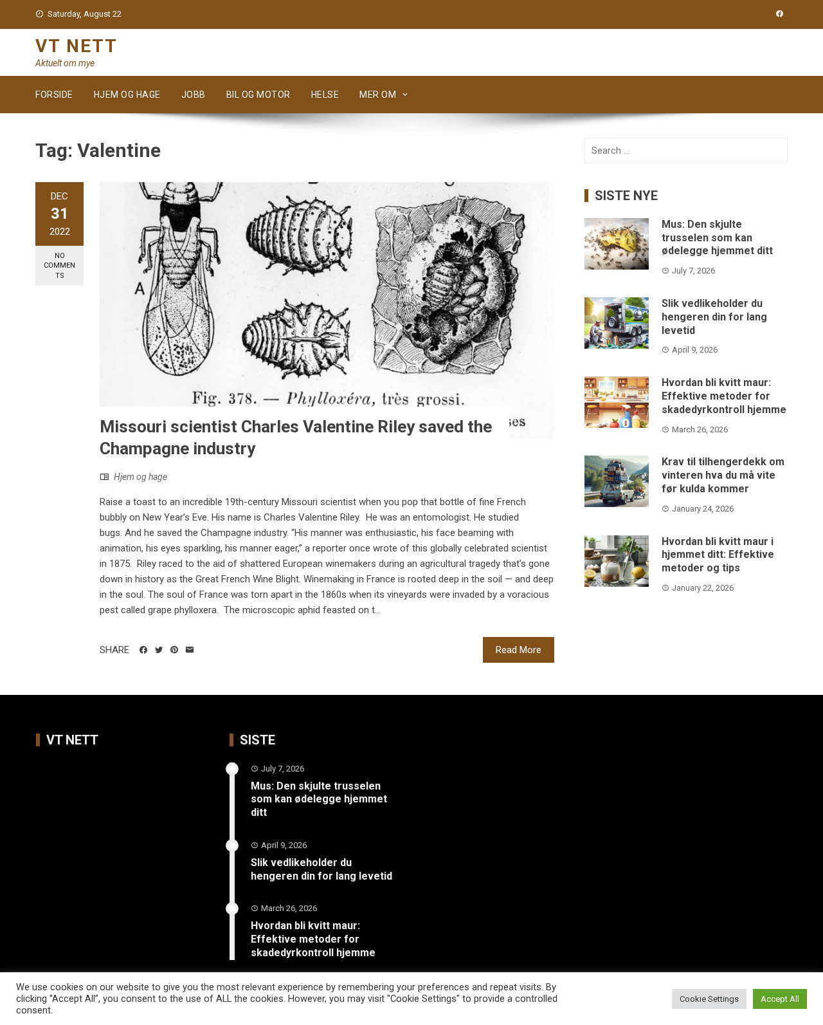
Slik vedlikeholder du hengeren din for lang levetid (714, 317)
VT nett (76, 46)
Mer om (377, 94)
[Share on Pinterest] (174, 650)
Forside (54, 94)
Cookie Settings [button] (709, 999)
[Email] (189, 650)
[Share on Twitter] (159, 650)
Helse (325, 94)
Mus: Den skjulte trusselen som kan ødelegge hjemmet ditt (717, 237)
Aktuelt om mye (65, 63)
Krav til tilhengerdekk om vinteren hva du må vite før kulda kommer (723, 475)
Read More (518, 650)
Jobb (193, 94)
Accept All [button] (780, 999)
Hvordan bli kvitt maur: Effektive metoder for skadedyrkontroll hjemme (724, 396)
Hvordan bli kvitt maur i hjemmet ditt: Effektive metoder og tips (718, 555)
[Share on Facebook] (143, 650)
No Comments (59, 266)
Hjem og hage (127, 94)
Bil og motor (258, 94)
